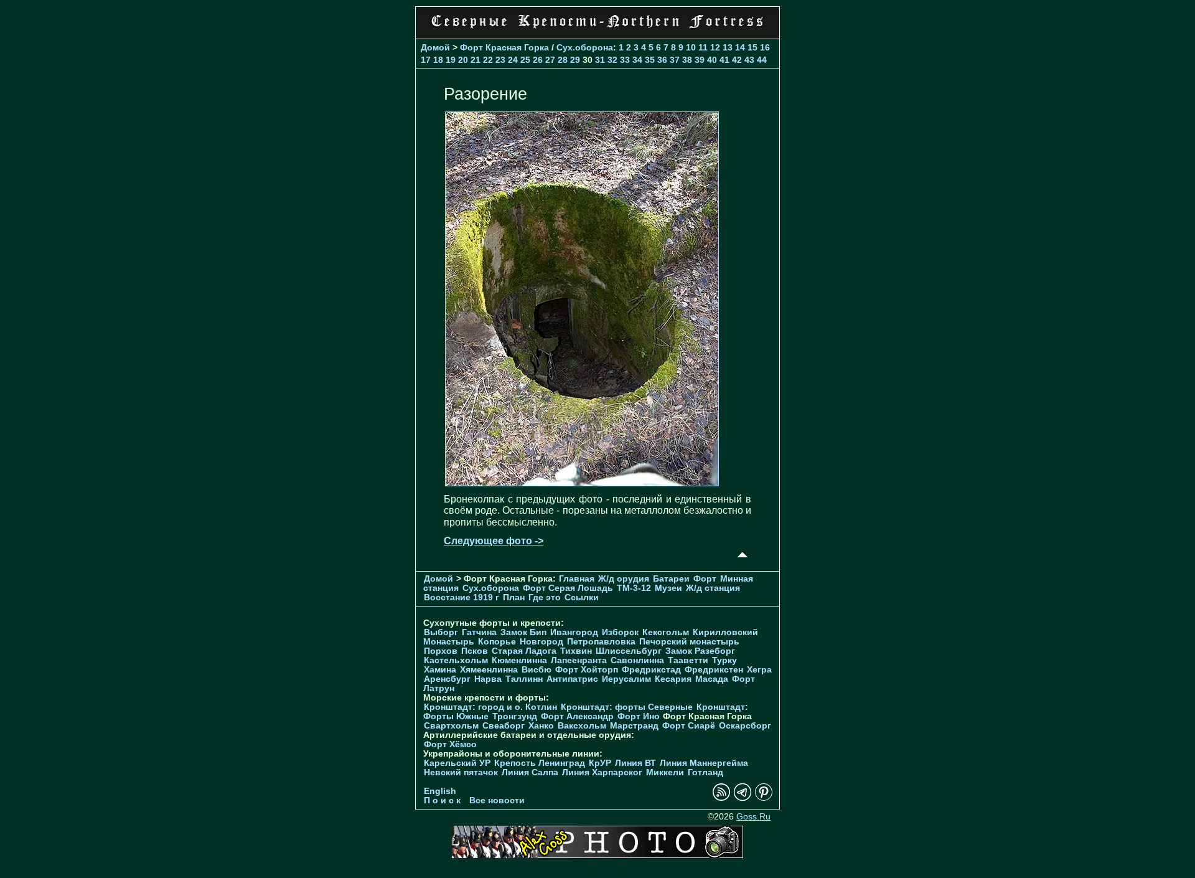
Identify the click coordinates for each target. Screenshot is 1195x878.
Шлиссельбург (629, 651)
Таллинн (524, 679)
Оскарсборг (745, 725)
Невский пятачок (461, 772)
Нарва (488, 679)
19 (451, 60)
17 (426, 60)
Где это (544, 597)
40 (712, 60)
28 (563, 60)
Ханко (541, 725)
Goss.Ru (753, 816)
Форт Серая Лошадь (568, 588)
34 (637, 60)
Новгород (541, 641)
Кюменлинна (519, 660)
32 (612, 60)
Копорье (497, 641)
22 (488, 60)
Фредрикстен (714, 669)
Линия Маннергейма (704, 763)
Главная (576, 578)
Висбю (536, 669)
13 (728, 47)
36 (662, 60)
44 (762, 60)
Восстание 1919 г (461, 597)
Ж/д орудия (623, 578)
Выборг (441, 632)
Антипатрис (572, 679)
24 (513, 60)
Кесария (673, 679)
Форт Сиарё (688, 725)
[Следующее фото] (582, 483)
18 (438, 60)
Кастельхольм (456, 660)
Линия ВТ (635, 763)
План (514, 597)
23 (500, 60)
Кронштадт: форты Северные (627, 707)
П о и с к (442, 800)
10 (691, 47)
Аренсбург (447, 679)
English (440, 791)
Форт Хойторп (586, 669)
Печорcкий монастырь (689, 641)
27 (550, 60)
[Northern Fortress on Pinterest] (763, 798)
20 (463, 60)
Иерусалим (626, 679)
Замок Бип (523, 632)
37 (675, 60)
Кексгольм (665, 632)
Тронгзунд (514, 716)
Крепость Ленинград (539, 763)
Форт (704, 578)
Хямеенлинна (489, 669)
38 (687, 60)
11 (703, 47)
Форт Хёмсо (450, 744)
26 (538, 60)
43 (749, 60)
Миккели (665, 772)
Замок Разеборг (700, 651)
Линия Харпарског (602, 772)
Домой (435, 47)
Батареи (671, 578)
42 (737, 60)
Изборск (620, 632)
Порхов (440, 651)
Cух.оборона (584, 47)
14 (740, 47)
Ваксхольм (582, 725)
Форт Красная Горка (504, 47)
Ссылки (582, 597)
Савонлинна (637, 660)
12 (715, 47)
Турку (724, 660)
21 (475, 60)
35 (650, 60)
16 (765, 47)
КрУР (600, 763)
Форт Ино (638, 716)
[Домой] (597, 31)
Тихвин (576, 651)
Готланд (705, 772)
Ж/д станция (713, 588)
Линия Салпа (530, 772)
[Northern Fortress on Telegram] (742, 798)
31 (600, 60)
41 (724, 60)
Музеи (668, 588)
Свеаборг (503, 725)
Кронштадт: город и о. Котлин (490, 707)
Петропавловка (601, 641)
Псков (474, 651)
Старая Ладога (524, 651)
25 (525, 60)
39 (700, 60)
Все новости (497, 800)
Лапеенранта (579, 660)
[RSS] (721, 798)
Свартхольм (451, 725)
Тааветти (688, 660)
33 (625, 60)
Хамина (440, 669)
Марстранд (634, 725)
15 (752, 47)
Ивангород (574, 632)
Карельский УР (457, 763)
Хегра (759, 669)
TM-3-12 (634, 588)
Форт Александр (577, 716)
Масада (711, 679)
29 (575, 60)
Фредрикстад (651, 669)
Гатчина (479, 632)
